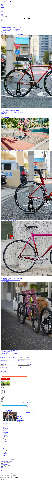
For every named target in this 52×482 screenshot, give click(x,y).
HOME (2, 10)
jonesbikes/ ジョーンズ (5, 426)
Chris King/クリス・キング (20, 420)
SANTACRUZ (4, 433)
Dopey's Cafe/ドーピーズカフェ (6, 423)
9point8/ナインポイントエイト (20, 416)
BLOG (2, 11)
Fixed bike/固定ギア (5, 424)
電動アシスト (4, 455)
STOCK (2, 5)
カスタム (4, 444)
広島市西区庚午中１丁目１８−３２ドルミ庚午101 (6, 461)
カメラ (3, 445)
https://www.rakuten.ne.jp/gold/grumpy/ (5, 470)
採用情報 (2, 15)
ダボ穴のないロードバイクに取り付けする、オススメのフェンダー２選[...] (26, 412)
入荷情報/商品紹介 (5, 453)
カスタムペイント (3, 13)
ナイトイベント (4, 450)
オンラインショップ (3, 12)
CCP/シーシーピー (19, 419)
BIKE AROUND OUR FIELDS (20, 418)
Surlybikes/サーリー (5, 435)
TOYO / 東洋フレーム (5, 436)
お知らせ (4, 439)
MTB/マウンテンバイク (5, 428)
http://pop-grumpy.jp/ (13, 476)
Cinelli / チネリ (18, 421)
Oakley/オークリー (5, 430)
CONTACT (2, 7)
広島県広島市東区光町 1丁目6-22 (4, 464)
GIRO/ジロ (4, 425)
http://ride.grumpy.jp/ (3, 467)
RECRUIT (2, 6)
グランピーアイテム (5, 446)
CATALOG (2, 4)
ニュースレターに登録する (4, 16)
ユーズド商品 (4, 452)
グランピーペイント (5, 448)
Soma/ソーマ (4, 434)
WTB (3, 438)
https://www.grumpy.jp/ (2, 476)
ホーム (2, 19)
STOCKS (2, 14)
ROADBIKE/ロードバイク (5, 432)
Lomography (4, 427)
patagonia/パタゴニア (5, 431)
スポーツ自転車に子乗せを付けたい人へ (7, 411)
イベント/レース (4, 441)
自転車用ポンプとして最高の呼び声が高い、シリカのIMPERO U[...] (10, 410)
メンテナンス (4, 451)
